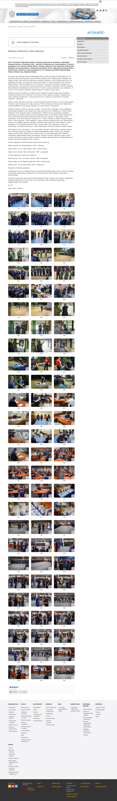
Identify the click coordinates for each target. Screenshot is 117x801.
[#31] (64, 363)
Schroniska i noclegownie (49, 710)
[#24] (41, 636)
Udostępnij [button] (14, 692)
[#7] (18, 236)
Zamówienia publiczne (86, 705)
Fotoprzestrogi (38, 720)
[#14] (41, 273)
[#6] (64, 218)
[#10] (18, 255)
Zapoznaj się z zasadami (72, 794)
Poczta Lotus (40, 786)
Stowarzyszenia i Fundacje (26, 727)
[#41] (18, 436)
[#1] (18, 200)
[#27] (41, 345)
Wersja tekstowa (85, 786)
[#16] (18, 291)
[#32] (18, 382)
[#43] (64, 436)
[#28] (64, 345)
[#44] (18, 454)
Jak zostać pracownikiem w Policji (63, 709)
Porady (36, 712)
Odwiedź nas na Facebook (16, 786)
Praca (59, 704)
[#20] (41, 309)
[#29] (18, 363)
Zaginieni (80, 44)
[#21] (64, 309)
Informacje (98, 704)
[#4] (18, 218)
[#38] (18, 418)
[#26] (18, 345)
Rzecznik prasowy (11, 751)
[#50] (18, 491)
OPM (97, 716)
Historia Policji (25, 730)
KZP (22, 735)
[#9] (64, 236)
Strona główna (12, 26)
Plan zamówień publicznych (88, 718)
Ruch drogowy (37, 704)
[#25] (64, 327)
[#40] (64, 418)
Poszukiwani (81, 47)
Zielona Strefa (50, 725)
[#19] (18, 309)
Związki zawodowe (24, 723)
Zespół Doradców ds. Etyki (26, 717)
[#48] (41, 472)
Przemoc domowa (48, 721)
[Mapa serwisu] (100, 10)
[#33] (41, 382)
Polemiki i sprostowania (84, 59)
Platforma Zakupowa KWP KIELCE (88, 713)
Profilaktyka (37, 707)
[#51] (41, 491)
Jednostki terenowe (24, 713)
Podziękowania (100, 709)
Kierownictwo (25, 707)
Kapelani (23, 733)
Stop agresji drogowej (84, 53)
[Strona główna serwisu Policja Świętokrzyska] (97, 10)
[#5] (41, 218)
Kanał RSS (9, 786)
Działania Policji (22, 26)
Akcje (35, 709)
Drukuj (72, 57)
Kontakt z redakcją (56, 786)
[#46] (64, 454)
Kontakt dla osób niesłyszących (14, 773)
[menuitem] (15, 21)
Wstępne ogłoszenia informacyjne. (87, 730)
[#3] (64, 200)
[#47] (18, 472)
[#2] (41, 200)
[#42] (41, 436)
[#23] (41, 327)
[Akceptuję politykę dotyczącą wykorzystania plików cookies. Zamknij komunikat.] (100, 1)
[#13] (18, 273)
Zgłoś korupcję (82, 56)
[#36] (41, 400)
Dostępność (24, 737)
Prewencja (49, 704)
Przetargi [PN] (88, 709)
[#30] (41, 363)
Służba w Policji (75, 704)
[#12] (64, 255)
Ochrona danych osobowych (26, 740)
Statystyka (37, 718)
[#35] (18, 400)
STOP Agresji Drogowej (37, 715)
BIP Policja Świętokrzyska (31, 789)
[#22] (18, 327)
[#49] (64, 472)
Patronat (98, 714)
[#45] (41, 454)
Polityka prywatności (71, 796)
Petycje (98, 712)
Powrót (65, 57)
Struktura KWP (25, 709)
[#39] (41, 418)
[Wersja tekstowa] (103, 10)
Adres (10, 748)
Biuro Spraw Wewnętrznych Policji (13, 762)
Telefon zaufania (13, 758)
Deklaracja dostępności (101, 786)
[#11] (41, 255)
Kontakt (86, 735)
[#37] (64, 400)
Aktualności (31, 26)
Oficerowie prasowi (12, 755)
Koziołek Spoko (50, 718)
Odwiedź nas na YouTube (13, 786)
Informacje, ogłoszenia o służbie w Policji (75, 709)
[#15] (64, 273)
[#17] (41, 291)
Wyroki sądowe (82, 62)
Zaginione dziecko (82, 50)
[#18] (64, 291)
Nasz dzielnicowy (51, 707)
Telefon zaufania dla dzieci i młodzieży (13, 768)
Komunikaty (81, 41)
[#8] (41, 236)
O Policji (23, 704)
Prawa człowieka (26, 720)
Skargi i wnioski (100, 707)
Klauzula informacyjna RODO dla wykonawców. (87, 724)
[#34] (64, 382)
